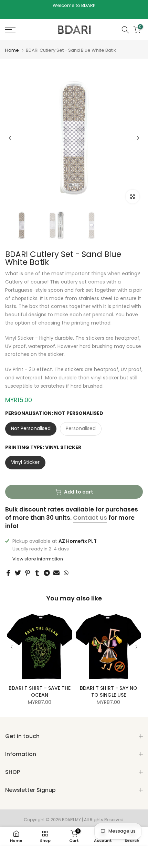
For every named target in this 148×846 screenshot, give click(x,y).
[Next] (138, 138)
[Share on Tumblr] (37, 573)
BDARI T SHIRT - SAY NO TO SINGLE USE (108, 691)
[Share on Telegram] (47, 573)
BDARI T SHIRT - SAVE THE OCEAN (40, 691)
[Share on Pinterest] (27, 573)
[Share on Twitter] (18, 573)
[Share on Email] (56, 573)
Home (12, 50)
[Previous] (10, 138)
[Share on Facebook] (8, 573)
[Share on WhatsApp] (66, 573)
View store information (37, 559)
